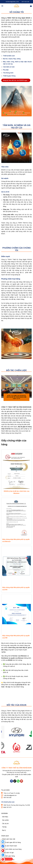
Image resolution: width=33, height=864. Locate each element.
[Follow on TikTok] (14, 781)
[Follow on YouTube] (21, 781)
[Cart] (31, 6)
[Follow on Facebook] (11, 781)
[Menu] (2, 6)
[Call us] (18, 781)
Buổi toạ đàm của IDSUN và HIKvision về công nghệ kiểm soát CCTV (16, 397)
